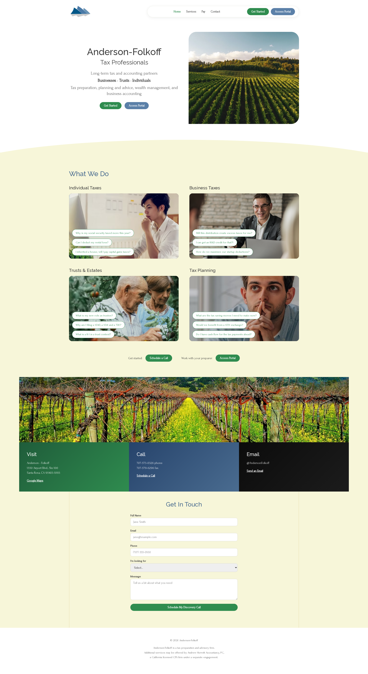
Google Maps (35, 480)
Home (177, 11)
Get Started (258, 11)
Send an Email (255, 471)
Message (135, 576)
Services (191, 11)
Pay (203, 11)
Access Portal (283, 11)
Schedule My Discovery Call (184, 607)
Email (133, 530)
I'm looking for (138, 561)
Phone (133, 545)
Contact (215, 11)
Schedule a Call (159, 358)
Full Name (135, 515)
